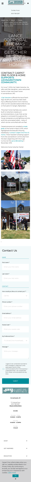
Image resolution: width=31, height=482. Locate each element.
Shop (6, 441)
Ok (15, 476)
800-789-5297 (15, 13)
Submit (15, 381)
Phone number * (7, 302)
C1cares (20, 20)
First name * (5, 262)
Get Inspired (8, 448)
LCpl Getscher (6, 97)
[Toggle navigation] (2, 3)
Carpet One (4, 20)
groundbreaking (17, 141)
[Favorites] (24, 3)
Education (8, 456)
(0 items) (28, 3)
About (13, 20)
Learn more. (12, 472)
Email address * (6, 313)
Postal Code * (6, 324)
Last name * (5, 273)
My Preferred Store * (8, 336)
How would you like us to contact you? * (14, 291)
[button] (15, 296)
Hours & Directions (16, 406)
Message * (5, 346)
